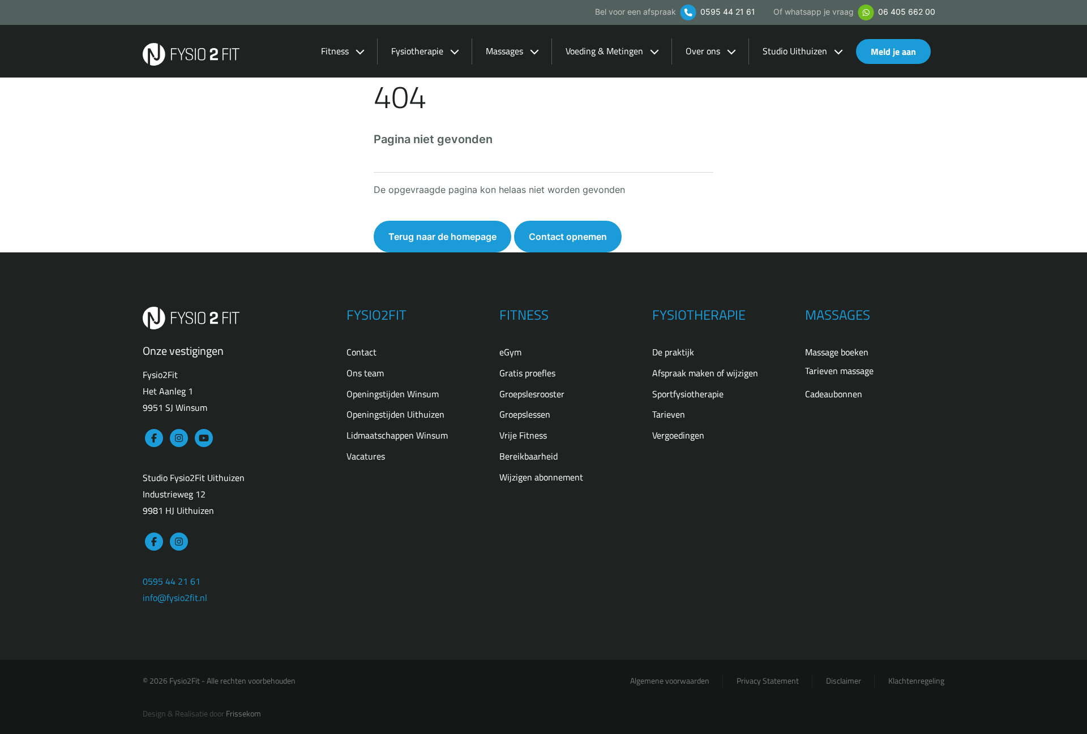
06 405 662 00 (905, 11)
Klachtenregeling (916, 680)
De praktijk (673, 352)
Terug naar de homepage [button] (442, 236)
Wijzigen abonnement (541, 477)
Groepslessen (524, 414)
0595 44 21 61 (726, 11)
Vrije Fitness (523, 435)
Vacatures (365, 456)
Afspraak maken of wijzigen (705, 373)
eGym (510, 352)
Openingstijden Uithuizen (395, 414)
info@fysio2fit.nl (175, 597)
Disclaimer (843, 680)
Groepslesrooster (531, 394)
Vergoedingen (678, 435)
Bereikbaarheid (528, 456)
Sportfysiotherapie (688, 394)
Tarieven (668, 414)
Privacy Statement (768, 680)
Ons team (365, 373)
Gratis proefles (527, 373)
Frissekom (243, 713)
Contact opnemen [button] (568, 236)
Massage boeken (836, 352)
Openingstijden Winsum (392, 394)
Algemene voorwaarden (669, 680)
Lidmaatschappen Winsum (397, 435)
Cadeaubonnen (833, 394)
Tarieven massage (839, 370)
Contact (361, 352)
